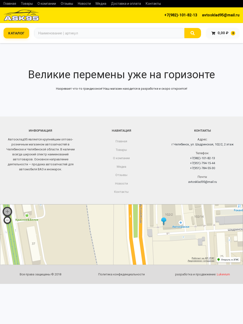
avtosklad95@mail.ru (220, 15)
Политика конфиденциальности (121, 274)
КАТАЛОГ (16, 33)
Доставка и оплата (126, 3)
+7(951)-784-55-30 (202, 168)
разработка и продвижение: (202, 274)
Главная (10, 3)
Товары (27, 3)
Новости (84, 3)
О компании (46, 3)
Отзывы (67, 3)
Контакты (153, 3)
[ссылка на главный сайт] (21, 15)
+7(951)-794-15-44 (202, 163)
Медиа (101, 3)
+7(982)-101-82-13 (180, 15)
